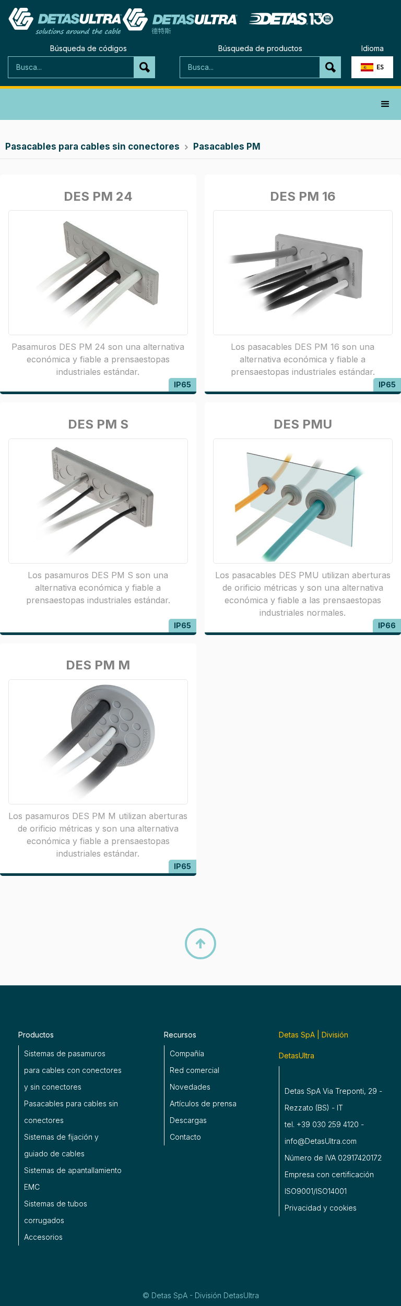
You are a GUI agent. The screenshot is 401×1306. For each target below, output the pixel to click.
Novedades (190, 1086)
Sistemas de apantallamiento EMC (73, 1178)
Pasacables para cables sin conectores (71, 1112)
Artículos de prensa (203, 1103)
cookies (343, 1207)
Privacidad (303, 1207)
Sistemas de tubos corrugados (55, 1212)
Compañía (187, 1053)
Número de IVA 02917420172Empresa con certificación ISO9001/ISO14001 (333, 1174)
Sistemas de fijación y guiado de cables (61, 1145)
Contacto (185, 1136)
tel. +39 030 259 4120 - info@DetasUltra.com (324, 1132)
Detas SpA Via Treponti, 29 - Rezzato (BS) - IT (333, 1099)
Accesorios (43, 1236)
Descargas (188, 1120)
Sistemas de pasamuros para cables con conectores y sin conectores (73, 1070)
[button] (372, 67)
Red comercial (194, 1070)
